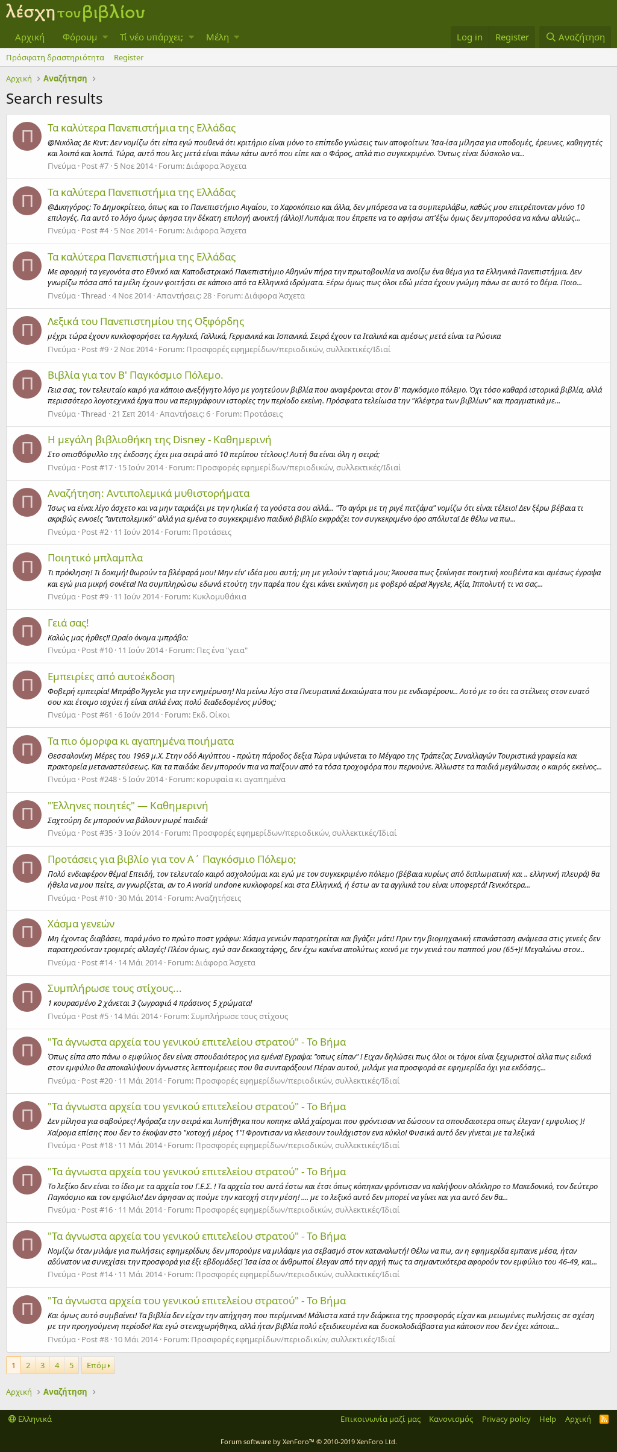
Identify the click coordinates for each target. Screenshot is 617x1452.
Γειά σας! (68, 623)
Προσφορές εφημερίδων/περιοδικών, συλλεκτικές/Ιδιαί (288, 349)
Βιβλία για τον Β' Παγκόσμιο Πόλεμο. (136, 375)
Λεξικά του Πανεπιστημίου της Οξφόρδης (146, 321)
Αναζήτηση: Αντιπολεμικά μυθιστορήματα (148, 493)
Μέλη (217, 37)
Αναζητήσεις (218, 897)
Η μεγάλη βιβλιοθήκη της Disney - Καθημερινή (160, 439)
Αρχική (30, 37)
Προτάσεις (263, 413)
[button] (105, 37)
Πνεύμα (62, 165)
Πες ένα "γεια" (222, 650)
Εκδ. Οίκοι (211, 714)
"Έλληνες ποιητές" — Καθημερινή (128, 805)
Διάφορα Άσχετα (216, 165)
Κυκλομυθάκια (219, 596)
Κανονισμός (451, 1418)
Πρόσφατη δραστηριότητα (55, 57)
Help (547, 1418)
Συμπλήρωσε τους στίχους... (115, 988)
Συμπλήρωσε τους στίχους (239, 1016)
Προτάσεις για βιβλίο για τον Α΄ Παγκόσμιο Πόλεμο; (172, 859)
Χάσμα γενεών (81, 923)
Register (128, 57)
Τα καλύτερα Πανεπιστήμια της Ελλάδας (142, 127)
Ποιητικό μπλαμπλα (95, 557)
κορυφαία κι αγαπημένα (241, 779)
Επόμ (96, 1365)
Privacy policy (506, 1418)
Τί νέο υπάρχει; (151, 37)
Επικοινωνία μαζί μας (380, 1418)
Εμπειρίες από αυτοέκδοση (111, 676)
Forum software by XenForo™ (309, 1441)
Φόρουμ (80, 37)
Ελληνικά (34, 1418)
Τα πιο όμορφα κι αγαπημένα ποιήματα (141, 741)
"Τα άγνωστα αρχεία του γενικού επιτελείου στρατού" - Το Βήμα (197, 1042)
